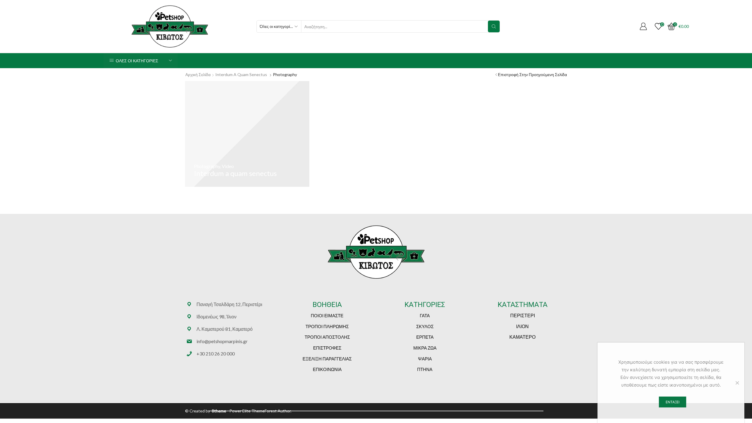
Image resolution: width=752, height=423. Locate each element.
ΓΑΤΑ (425, 315)
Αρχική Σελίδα (198, 74)
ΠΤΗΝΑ (424, 369)
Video (228, 166)
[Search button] (494, 26)
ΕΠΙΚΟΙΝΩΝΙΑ (327, 369)
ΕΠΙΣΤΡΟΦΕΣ (327, 347)
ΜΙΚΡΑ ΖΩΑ (425, 347)
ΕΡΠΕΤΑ (425, 337)
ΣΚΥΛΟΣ (425, 326)
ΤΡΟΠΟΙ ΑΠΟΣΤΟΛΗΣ (327, 337)
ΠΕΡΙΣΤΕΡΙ (522, 315)
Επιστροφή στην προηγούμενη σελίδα (532, 74)
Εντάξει (672, 402)
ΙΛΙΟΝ (522, 326)
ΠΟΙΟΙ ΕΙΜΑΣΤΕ (327, 315)
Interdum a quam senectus (241, 74)
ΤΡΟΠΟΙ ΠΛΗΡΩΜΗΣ (327, 326)
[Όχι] (737, 383)
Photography (207, 166)
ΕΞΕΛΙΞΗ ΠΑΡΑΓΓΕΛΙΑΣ (327, 358)
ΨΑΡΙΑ (425, 358)
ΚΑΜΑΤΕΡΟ (522, 337)
